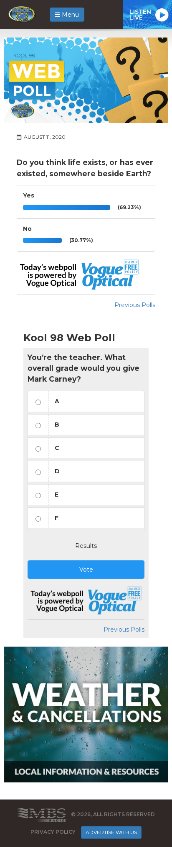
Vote (86, 569)
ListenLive (140, 14)
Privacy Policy (53, 832)
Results (86, 546)
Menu (69, 14)
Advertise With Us (111, 832)
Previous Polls (134, 305)
